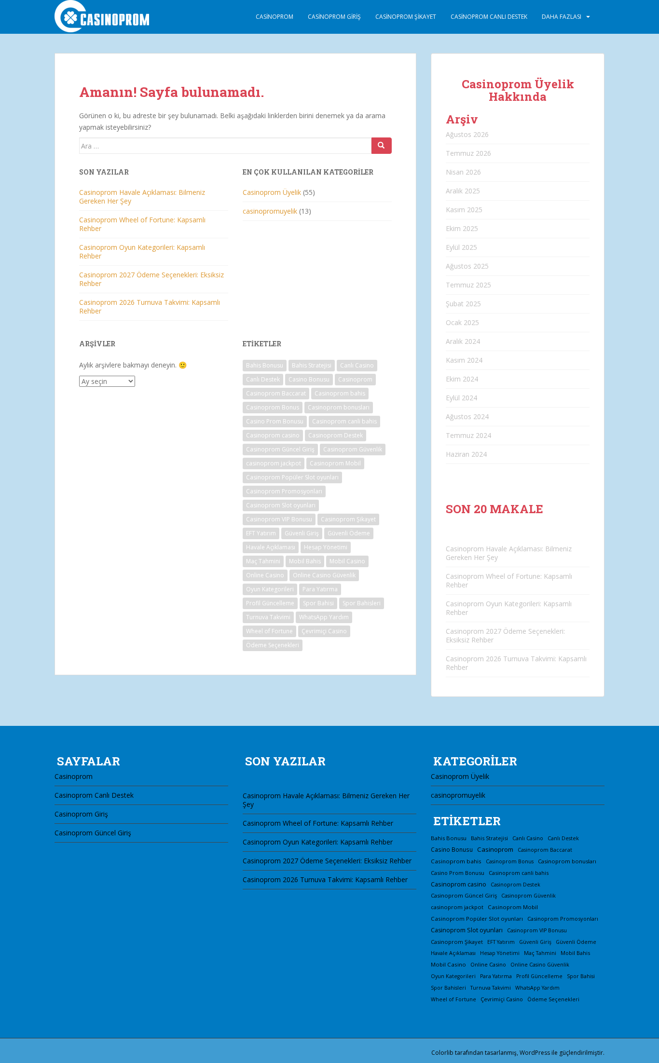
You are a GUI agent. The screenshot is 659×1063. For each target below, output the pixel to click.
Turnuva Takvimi (268, 617)
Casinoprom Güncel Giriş (280, 449)
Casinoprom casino (273, 435)
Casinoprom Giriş (334, 17)
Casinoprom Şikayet (405, 17)
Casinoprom (274, 17)
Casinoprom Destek (335, 435)
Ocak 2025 (462, 322)
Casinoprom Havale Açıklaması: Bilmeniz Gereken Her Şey (142, 196)
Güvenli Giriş (302, 533)
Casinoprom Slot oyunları (281, 505)
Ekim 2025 (462, 228)
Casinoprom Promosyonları (284, 491)
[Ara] (381, 145)
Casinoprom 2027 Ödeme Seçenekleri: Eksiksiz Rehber (151, 279)
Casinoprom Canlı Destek (489, 17)
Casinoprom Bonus (272, 407)
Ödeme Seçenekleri (272, 645)
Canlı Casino (357, 365)
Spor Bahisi (318, 603)
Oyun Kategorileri (270, 589)
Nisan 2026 (463, 172)
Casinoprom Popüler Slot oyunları (292, 477)
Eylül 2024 (461, 397)
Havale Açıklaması (270, 547)
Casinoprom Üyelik (272, 192)
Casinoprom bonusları (339, 407)
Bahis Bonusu (264, 365)
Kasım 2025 (464, 209)
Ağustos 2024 (467, 416)
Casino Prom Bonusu (274, 421)
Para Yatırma (320, 589)
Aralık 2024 (463, 341)
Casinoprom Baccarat (276, 393)
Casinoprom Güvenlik (352, 449)
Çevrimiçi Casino (324, 631)
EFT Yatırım (261, 533)
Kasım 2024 (464, 360)
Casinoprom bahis (340, 393)
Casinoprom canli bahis (344, 421)
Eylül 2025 (461, 247)
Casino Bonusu (309, 379)
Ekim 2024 (462, 378)
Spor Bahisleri (362, 603)
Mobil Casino (347, 561)
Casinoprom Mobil (335, 463)
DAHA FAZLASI (561, 17)
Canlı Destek (263, 379)
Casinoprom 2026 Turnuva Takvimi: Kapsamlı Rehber (149, 306)
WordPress (535, 1053)
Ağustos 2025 (467, 266)
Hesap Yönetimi (325, 547)
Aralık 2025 (463, 190)
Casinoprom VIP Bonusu (279, 519)
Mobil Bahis (305, 561)
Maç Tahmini (263, 561)
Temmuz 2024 (468, 435)
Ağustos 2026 (467, 134)
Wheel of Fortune (269, 631)
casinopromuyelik (270, 211)
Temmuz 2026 (468, 153)
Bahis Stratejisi (311, 365)
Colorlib (442, 1053)
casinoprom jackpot (273, 463)
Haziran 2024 (466, 454)
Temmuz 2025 (468, 284)
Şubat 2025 (463, 303)
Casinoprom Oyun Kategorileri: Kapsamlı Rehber (142, 251)
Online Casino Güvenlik (324, 575)
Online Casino (265, 575)
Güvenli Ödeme (349, 533)
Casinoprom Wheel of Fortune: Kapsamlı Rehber (142, 224)
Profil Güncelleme (270, 603)
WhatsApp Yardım (324, 617)
